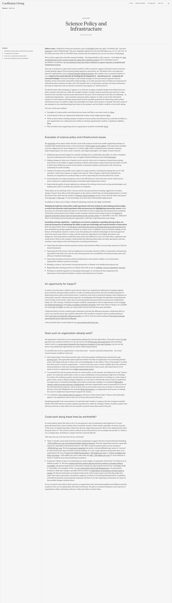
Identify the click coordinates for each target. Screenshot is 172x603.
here (122, 53)
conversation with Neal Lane (87, 323)
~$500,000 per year (54, 448)
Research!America (87, 389)
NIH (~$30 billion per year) (100, 455)
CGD (53, 307)
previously (52, 143)
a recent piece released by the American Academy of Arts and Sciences (84, 344)
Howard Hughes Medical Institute (81, 74)
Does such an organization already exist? (15, 56)
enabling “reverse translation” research (110, 268)
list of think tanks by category (70, 395)
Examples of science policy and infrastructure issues (18, 51)
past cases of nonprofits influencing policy (65, 316)
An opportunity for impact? (11, 53)
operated (48, 51)
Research (5, 8)
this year (61, 198)
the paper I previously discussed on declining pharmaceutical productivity (98, 227)
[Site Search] (168, 3)
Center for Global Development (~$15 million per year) (85, 453)
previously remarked (77, 448)
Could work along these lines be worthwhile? (16, 58)
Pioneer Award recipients (85, 196)
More (112, 112)
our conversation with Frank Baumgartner (93, 468)
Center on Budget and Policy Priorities (81, 305)
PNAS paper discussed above (99, 342)
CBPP (61, 307)
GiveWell (90, 49)
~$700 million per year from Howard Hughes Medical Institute (71, 443)
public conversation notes (83, 369)
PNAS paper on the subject (96, 146)
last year (52, 198)
